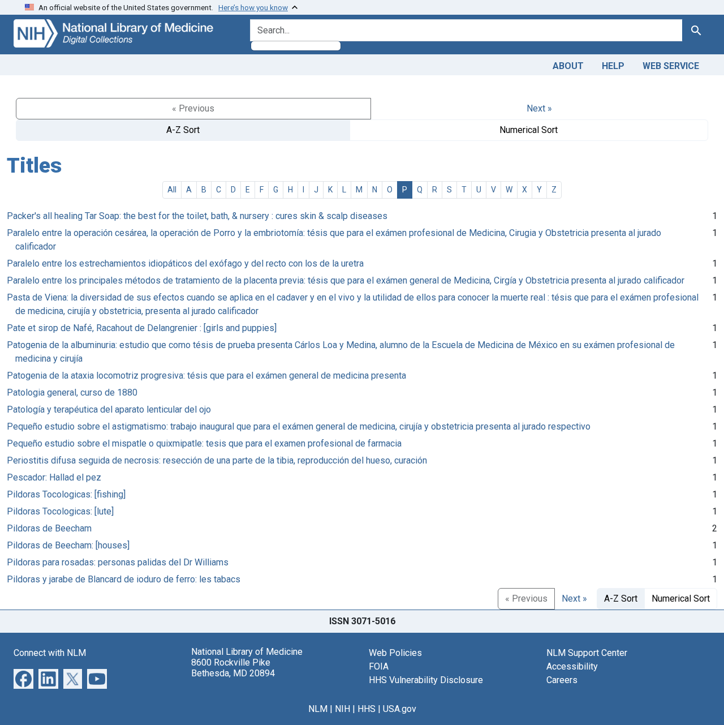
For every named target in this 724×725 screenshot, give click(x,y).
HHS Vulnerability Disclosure (426, 680)
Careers (562, 680)
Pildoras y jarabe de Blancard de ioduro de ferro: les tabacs (123, 579)
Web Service (671, 66)
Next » (539, 108)
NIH (342, 708)
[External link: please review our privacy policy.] (23, 677)
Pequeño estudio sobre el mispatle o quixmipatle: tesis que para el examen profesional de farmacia (204, 443)
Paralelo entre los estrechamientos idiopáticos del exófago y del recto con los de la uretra (185, 263)
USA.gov (399, 708)
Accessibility (572, 666)
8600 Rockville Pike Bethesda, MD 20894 (233, 668)
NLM (317, 708)
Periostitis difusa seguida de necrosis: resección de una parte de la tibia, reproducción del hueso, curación (217, 460)
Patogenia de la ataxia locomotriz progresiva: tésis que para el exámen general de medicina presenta (206, 375)
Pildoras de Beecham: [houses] (68, 545)
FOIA (379, 666)
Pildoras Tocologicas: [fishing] (66, 494)
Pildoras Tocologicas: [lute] (60, 511)
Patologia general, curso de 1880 (72, 392)
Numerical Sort (528, 130)
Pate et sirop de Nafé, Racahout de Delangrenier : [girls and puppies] (142, 328)
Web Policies (395, 652)
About (568, 66)
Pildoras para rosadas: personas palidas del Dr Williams (118, 562)
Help (613, 66)
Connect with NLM (50, 652)
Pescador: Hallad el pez (54, 477)
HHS (366, 708)
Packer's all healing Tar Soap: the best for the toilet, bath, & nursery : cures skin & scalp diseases (197, 216)
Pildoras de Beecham (49, 528)
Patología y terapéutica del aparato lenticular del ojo (109, 409)
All (171, 189)
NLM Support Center (586, 652)
